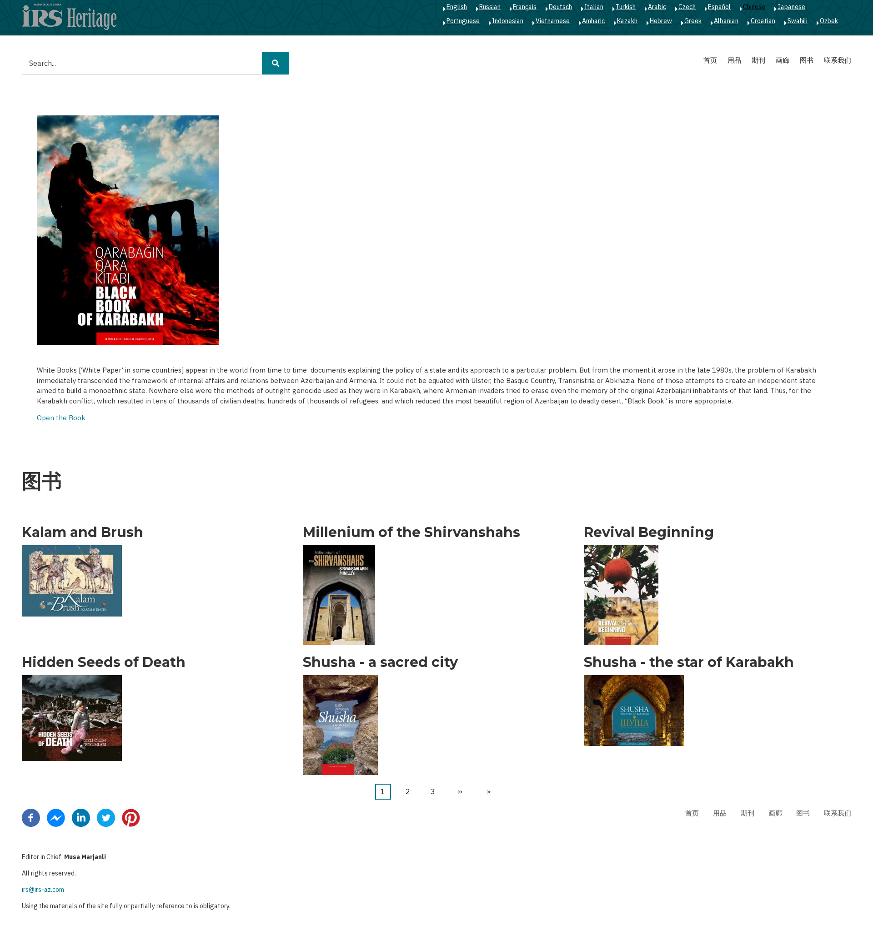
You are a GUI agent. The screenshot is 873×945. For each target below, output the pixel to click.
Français (525, 7)
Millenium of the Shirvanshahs (411, 532)
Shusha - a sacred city (380, 662)
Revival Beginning (649, 532)
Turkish (626, 7)
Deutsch (560, 7)
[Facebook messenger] (56, 817)
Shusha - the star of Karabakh (689, 662)
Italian (593, 7)
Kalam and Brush (82, 532)
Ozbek (829, 21)
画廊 (782, 60)
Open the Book (61, 417)
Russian (490, 7)
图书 (806, 60)
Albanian (726, 21)
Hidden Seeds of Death (104, 662)
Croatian (763, 21)
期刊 (758, 60)
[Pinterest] (131, 817)
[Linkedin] (81, 817)
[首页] (69, 16)
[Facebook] (31, 817)
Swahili (798, 21)
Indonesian (507, 21)
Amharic (593, 21)
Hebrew (661, 21)
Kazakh (627, 21)
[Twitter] (106, 817)
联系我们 (837, 60)
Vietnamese (553, 21)
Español (719, 7)
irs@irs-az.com (43, 889)
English (457, 7)
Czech (687, 7)
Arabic (657, 7)
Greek (693, 21)
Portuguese (463, 21)
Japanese (791, 7)
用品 (734, 60)
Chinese (754, 7)
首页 (710, 60)
